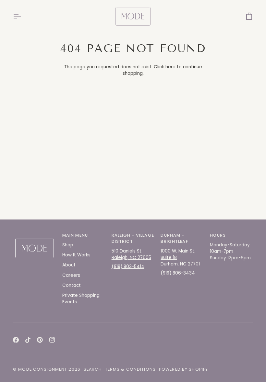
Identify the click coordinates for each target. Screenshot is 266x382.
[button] (34, 234)
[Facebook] (16, 340)
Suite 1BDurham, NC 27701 (180, 260)
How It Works (76, 255)
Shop (67, 245)
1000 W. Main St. (178, 251)
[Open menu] (22, 16)
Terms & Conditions (130, 369)
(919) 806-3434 (178, 273)
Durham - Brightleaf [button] (174, 238)
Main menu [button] (75, 235)
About (69, 265)
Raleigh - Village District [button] (133, 238)
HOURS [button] (218, 235)
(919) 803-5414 (128, 267)
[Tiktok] (27, 340)
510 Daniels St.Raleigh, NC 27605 (131, 254)
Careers (71, 275)
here (170, 67)
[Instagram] (52, 340)
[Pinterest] (40, 340)
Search (93, 369)
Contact (71, 285)
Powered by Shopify (183, 369)
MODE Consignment (42, 369)
